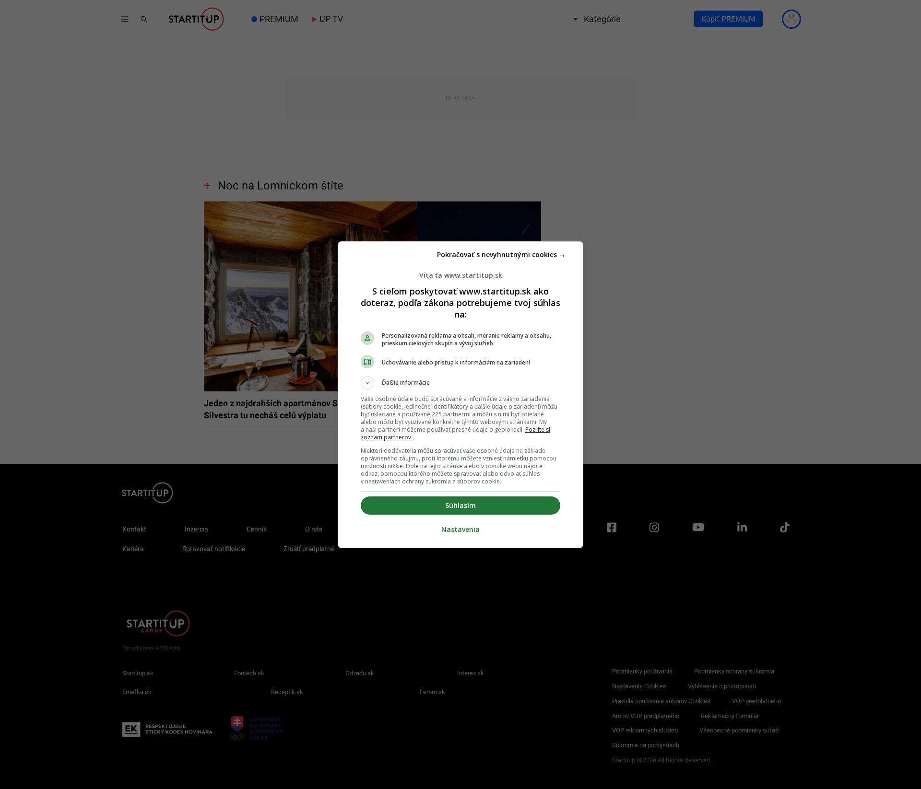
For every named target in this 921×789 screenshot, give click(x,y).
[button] (460, 382)
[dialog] (460, 394)
